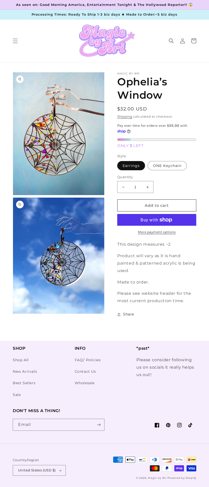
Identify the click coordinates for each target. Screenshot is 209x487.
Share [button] (128, 314)
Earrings (131, 165)
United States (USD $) (37, 470)
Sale (17, 394)
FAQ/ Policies (88, 360)
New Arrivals (25, 371)
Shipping (124, 116)
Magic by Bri (157, 478)
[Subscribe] (98, 425)
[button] (15, 41)
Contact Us (85, 371)
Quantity (125, 177)
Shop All (21, 360)
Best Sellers (24, 383)
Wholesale (85, 383)
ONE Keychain (167, 165)
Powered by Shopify (181, 478)
